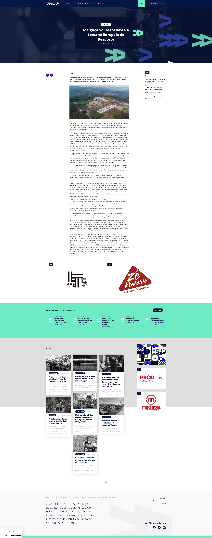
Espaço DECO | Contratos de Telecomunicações (61, 320)
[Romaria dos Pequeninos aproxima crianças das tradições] (85, 451)
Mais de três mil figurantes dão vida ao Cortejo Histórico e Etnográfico (84, 418)
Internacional (53, 373)
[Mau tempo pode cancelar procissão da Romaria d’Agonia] (58, 412)
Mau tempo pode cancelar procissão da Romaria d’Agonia (58, 421)
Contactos (100, 3)
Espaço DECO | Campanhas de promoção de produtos (108, 321)
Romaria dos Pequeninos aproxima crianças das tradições (85, 460)
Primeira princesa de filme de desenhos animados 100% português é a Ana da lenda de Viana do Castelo (155, 87)
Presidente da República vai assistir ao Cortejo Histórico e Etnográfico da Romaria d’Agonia (111, 382)
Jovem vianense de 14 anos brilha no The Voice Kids (155, 97)
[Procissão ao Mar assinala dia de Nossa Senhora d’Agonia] (111, 414)
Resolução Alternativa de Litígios (110, 497)
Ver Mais (158, 310)
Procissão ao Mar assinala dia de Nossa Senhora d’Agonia (111, 422)
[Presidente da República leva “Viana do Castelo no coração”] (58, 370)
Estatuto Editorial (85, 497)
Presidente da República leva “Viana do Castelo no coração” (58, 379)
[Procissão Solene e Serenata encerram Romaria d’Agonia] (85, 370)
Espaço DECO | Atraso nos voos (132, 319)
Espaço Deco (58, 324)
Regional (52, 415)
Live (141, 3)
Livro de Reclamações (95, 497)
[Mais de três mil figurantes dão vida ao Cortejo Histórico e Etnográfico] (85, 409)
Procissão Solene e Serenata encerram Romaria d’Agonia (85, 378)
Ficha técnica (76, 497)
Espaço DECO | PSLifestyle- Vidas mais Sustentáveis (158, 320)
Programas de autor (83, 3)
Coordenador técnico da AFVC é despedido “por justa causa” (153, 93)
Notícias (68, 3)
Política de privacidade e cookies (63, 497)
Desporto (106, 24)
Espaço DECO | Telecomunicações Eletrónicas (85, 320)
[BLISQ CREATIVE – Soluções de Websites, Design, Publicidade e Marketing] (47, 529)
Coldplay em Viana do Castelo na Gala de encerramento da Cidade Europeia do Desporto (155, 81)
